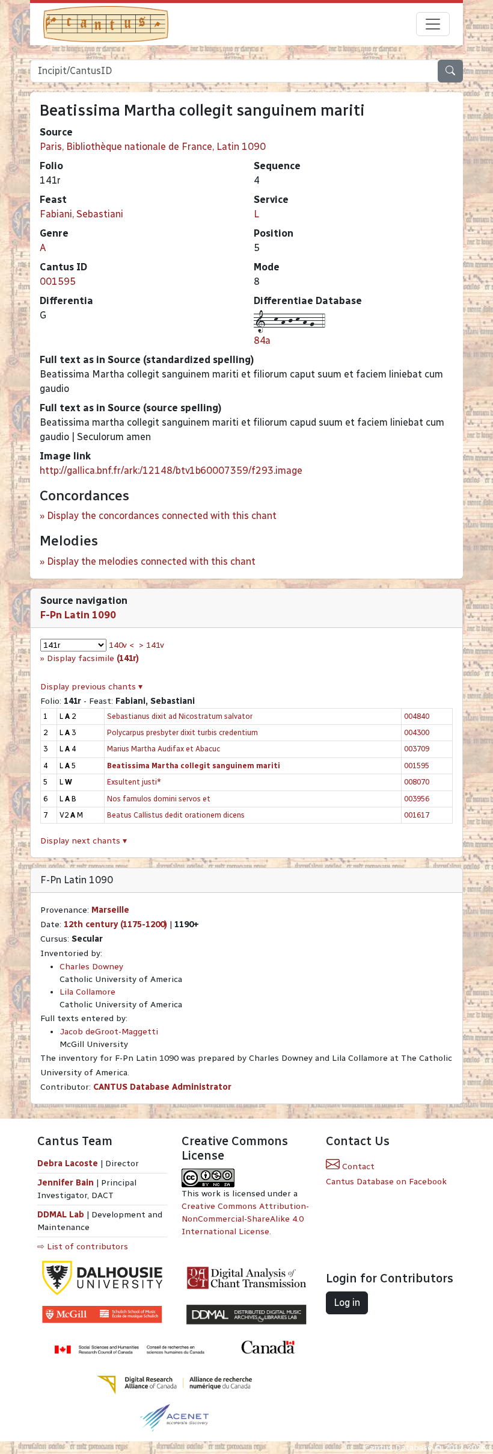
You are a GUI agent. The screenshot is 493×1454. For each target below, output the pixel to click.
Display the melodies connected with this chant (151, 561)
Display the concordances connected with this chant (162, 515)
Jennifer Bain (66, 1183)
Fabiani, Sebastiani (81, 214)
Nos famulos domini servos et (158, 798)
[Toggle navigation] (433, 24)
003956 (416, 798)
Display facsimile (93, 658)
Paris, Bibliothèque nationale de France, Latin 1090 (153, 146)
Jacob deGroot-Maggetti (109, 1032)
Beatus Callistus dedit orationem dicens (176, 814)
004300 (416, 732)
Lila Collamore (87, 992)
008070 (416, 781)
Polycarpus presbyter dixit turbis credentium (182, 732)
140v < (121, 645)
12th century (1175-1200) (115, 924)
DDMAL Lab (60, 1215)
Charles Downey (91, 967)
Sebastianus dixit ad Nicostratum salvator (180, 716)
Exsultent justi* (134, 781)
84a (262, 340)
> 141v (151, 645)
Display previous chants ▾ (91, 687)
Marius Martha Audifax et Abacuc (163, 748)
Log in (347, 1302)
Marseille (110, 910)
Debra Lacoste (67, 1163)
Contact (357, 1166)
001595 (58, 281)
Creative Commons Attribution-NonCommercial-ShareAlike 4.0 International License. (245, 1219)
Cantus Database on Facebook (386, 1181)
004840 (416, 716)
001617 (416, 814)
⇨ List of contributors (82, 1246)
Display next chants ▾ (83, 841)
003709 (416, 748)
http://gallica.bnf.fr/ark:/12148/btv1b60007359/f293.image (171, 470)
